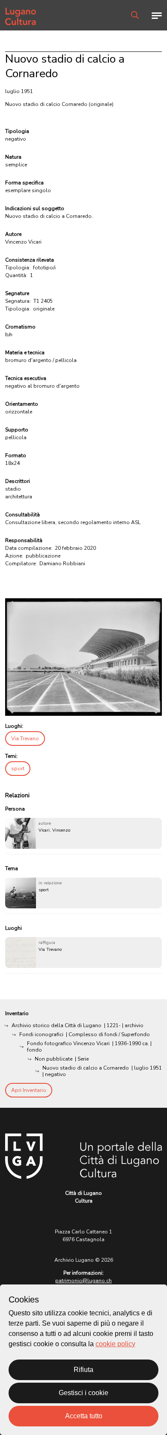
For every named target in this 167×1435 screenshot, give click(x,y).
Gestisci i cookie (83, 1392)
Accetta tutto (83, 1416)
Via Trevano (25, 738)
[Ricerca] (135, 15)
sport (17, 768)
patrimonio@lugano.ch (83, 1280)
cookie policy (115, 1344)
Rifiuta (83, 1369)
